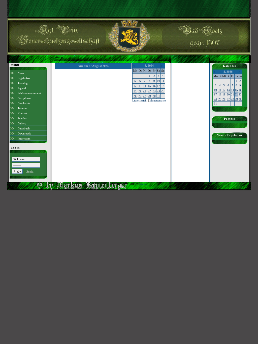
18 (162, 85)
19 (135, 90)
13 (140, 85)
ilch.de (142, 183)
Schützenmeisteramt (29, 93)
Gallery (22, 123)
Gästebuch (24, 128)
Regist (30, 171)
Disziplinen (24, 98)
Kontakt (22, 113)
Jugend (22, 88)
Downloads (24, 133)
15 (149, 85)
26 (135, 95)
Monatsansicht (157, 100)
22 (149, 90)
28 (144, 95)
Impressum (24, 138)
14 (144, 85)
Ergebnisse (24, 78)
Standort (22, 118)
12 (135, 85)
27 (140, 95)
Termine (22, 108)
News (21, 73)
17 (158, 85)
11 (162, 80)
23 (154, 90)
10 (158, 80)
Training (23, 83)
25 (162, 90)
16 (154, 85)
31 (158, 95)
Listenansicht (139, 100)
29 (149, 95)
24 (158, 90)
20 (140, 90)
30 (154, 95)
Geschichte (24, 103)
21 (144, 90)
